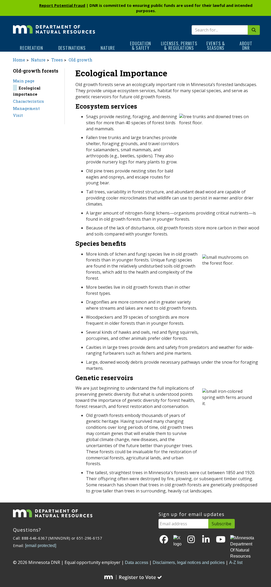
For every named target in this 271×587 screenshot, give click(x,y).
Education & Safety (140, 45)
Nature (108, 48)
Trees (57, 60)
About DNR (246, 45)
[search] (254, 30)
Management (26, 108)
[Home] (54, 26)
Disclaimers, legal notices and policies (189, 562)
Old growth (80, 60)
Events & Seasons (215, 45)
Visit (18, 115)
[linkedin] (206, 539)
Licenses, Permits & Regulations (179, 45)
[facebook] (164, 539)
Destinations (72, 48)
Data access (136, 562)
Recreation (31, 48)
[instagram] (191, 539)
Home (19, 60)
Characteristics (28, 101)
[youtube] (220, 539)
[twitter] (177, 541)
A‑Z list (235, 562)
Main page (23, 80)
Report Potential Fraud (62, 5)
